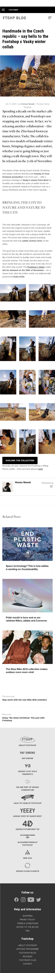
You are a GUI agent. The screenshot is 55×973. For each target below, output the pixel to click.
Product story (43, 104)
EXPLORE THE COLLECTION (20, 460)
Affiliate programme (27, 949)
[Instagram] (51, 486)
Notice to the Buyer (27, 927)
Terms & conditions (27, 923)
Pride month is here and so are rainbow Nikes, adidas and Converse (26, 619)
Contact (27, 964)
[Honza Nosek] (7, 486)
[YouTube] (31, 901)
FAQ (27, 930)
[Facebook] (16, 901)
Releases (27, 956)
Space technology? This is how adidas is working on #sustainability (27, 567)
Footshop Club (27, 960)
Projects (27, 107)
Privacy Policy (27, 919)
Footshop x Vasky (36, 267)
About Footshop (27, 945)
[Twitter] (38, 901)
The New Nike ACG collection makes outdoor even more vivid (27, 671)
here (40, 469)
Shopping (28, 916)
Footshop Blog (27, 953)
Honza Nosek (27, 104)
